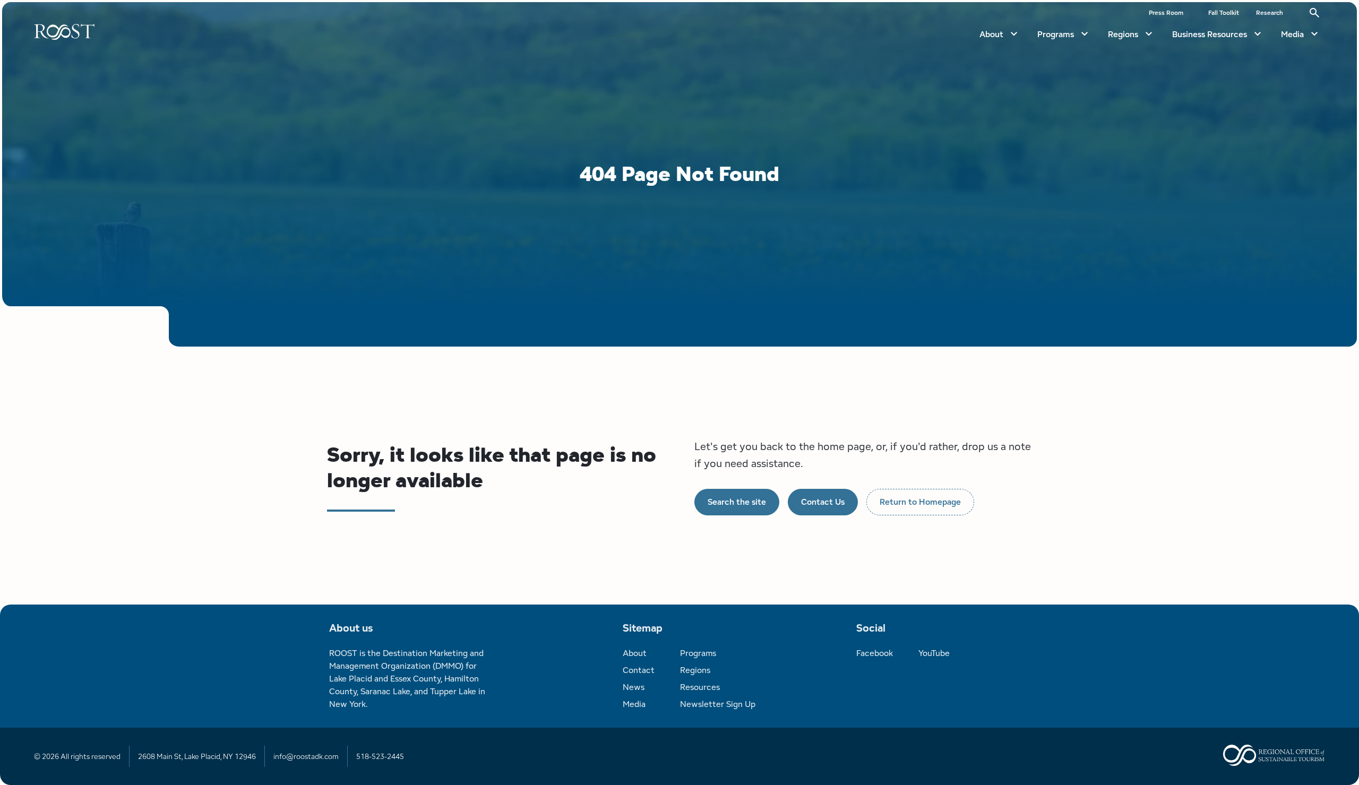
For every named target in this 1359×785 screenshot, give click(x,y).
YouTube (934, 653)
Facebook (874, 653)
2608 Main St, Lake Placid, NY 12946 (197, 756)
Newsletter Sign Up (717, 704)
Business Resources (1209, 34)
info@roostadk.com (306, 756)
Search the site (737, 501)
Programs (1055, 34)
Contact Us (823, 501)
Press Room (1166, 12)
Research (1269, 12)
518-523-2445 (380, 756)
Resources (700, 687)
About (991, 34)
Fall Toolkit (1223, 12)
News (633, 687)
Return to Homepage (920, 501)
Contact (639, 670)
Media (1292, 34)
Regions (1123, 34)
